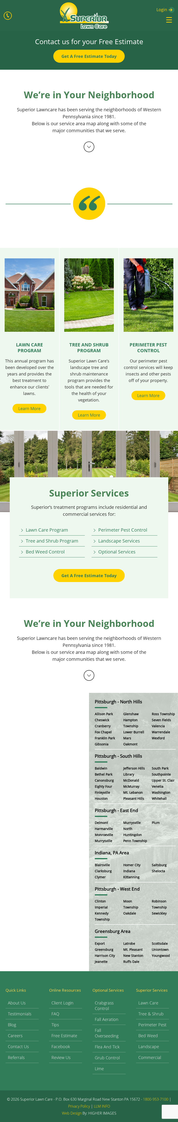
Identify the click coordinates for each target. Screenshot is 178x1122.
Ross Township (163, 714)
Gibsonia (101, 744)
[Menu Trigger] (169, 19)
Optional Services (117, 552)
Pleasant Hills (133, 798)
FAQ (55, 1014)
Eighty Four (103, 786)
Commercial (149, 1057)
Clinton (100, 901)
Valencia (158, 726)
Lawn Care (148, 1003)
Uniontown (160, 949)
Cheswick (102, 720)
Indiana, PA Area (112, 853)
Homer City (131, 865)
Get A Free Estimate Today (89, 56)
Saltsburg (159, 865)
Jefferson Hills (134, 768)
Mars (127, 738)
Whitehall (159, 798)
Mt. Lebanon (133, 792)
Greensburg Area (112, 931)
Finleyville (102, 792)
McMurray (131, 786)
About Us (16, 1003)
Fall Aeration (106, 1019)
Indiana (129, 871)
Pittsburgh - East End (116, 810)
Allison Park (104, 714)
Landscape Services (119, 541)
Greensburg (104, 949)
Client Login (62, 1003)
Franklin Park (105, 738)
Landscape (148, 1046)
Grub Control (107, 1057)
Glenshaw (131, 714)
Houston (101, 798)
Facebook (60, 1046)
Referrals (16, 1057)
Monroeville (104, 834)
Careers (15, 1035)
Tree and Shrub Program (52, 541)
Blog (12, 1024)
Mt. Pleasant (133, 949)
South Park (160, 768)
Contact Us (18, 1046)
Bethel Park (103, 774)
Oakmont (130, 744)
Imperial (101, 907)
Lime (99, 1068)
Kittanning (131, 877)
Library (128, 774)
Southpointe (161, 774)
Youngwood (161, 955)
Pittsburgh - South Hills (118, 756)
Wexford (158, 738)
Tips (55, 1024)
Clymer (100, 877)
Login (161, 9)
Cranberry (103, 726)
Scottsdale (160, 943)
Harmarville (104, 828)
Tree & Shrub (151, 1014)
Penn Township (135, 841)
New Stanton (133, 955)
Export (100, 943)
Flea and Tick (107, 1047)
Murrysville (103, 841)
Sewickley (159, 913)
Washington (161, 792)
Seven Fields (161, 720)
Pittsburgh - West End (117, 889)
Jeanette (101, 961)
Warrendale (161, 732)
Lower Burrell (133, 732)
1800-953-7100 (155, 1099)
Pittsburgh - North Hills (118, 702)
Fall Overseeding (106, 1033)
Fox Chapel (103, 732)
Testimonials (19, 1014)
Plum (156, 822)
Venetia (157, 786)
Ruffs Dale (131, 961)
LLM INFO (102, 1106)
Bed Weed (148, 1035)
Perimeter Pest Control (122, 530)
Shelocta (158, 871)
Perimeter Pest (152, 1024)
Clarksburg (103, 871)
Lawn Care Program (47, 530)
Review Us (60, 1057)
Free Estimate (64, 1035)
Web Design (72, 1113)
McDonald (131, 780)
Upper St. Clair (163, 780)
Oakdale (129, 913)
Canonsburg (104, 780)
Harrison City (105, 955)
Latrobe (129, 943)
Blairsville (102, 865)
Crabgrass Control (104, 1005)
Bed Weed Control (45, 552)
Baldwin (101, 768)
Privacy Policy (79, 1106)
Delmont (101, 822)
